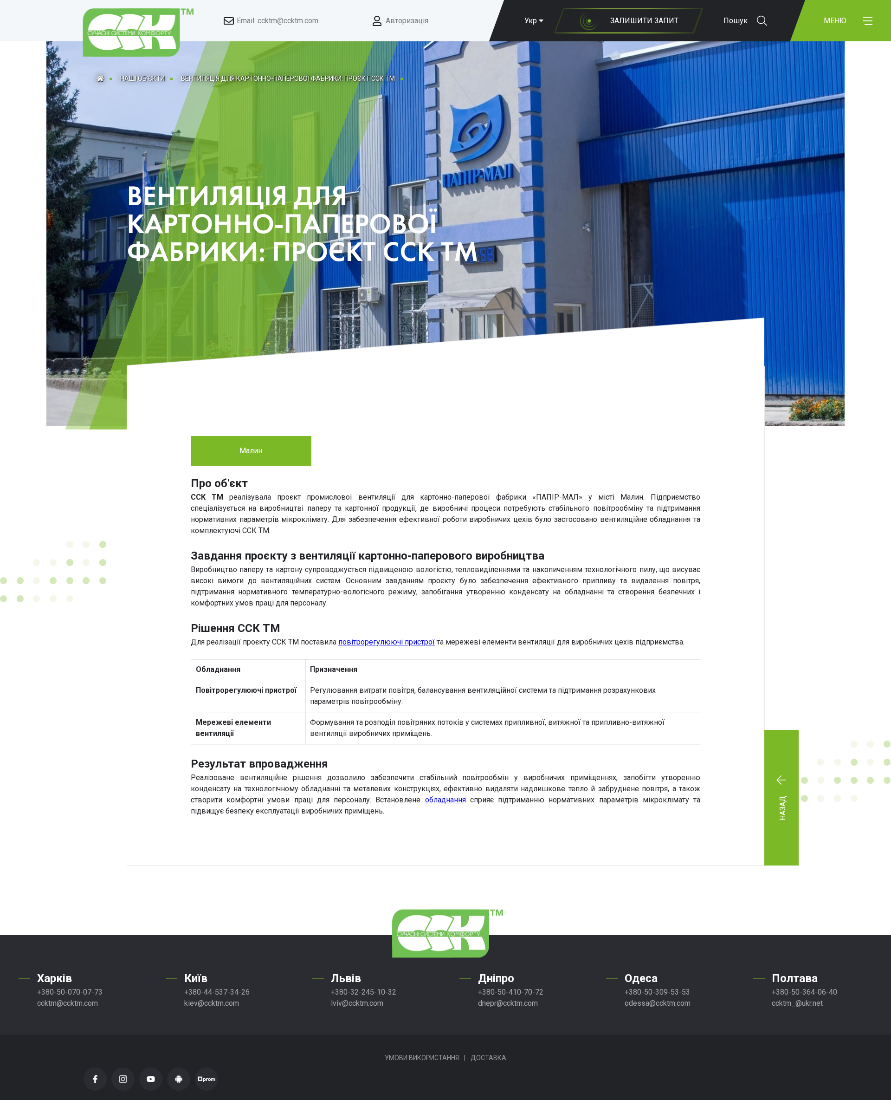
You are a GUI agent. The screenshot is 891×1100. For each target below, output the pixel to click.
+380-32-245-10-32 (363, 992)
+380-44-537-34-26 (217, 992)
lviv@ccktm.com (357, 1003)
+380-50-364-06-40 (804, 992)
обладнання (445, 799)
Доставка (488, 1057)
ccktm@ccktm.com (67, 1003)
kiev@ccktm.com (211, 1003)
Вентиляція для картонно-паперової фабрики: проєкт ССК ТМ (288, 78)
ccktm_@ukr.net (797, 1003)
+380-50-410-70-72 (510, 992)
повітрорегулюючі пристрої (386, 642)
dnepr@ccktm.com (508, 1003)
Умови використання (422, 1057)
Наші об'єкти (142, 78)
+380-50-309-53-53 (657, 992)
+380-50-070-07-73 (70, 992)
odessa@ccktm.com (658, 1003)
